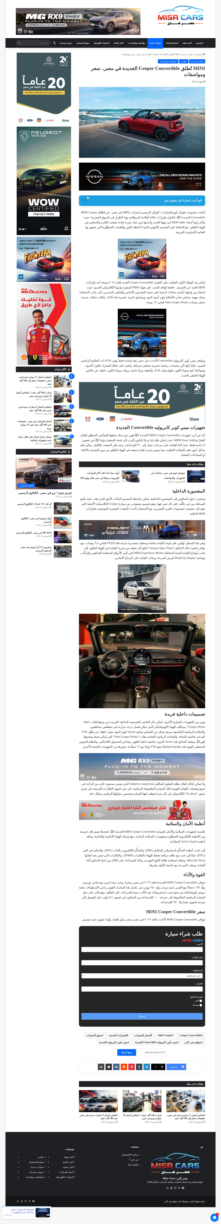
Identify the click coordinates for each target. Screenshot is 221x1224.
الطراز (198, 983)
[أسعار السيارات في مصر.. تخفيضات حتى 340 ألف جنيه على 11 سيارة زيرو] (63, 426)
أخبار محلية (187, 43)
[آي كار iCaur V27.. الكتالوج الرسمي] (63, 508)
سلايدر (184, 61)
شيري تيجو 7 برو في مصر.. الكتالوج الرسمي (45, 492)
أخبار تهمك (69, 1157)
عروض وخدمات (65, 43)
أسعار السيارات (172, 43)
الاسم (199, 944)
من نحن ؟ (133, 1159)
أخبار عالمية (118, 43)
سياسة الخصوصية (130, 1154)
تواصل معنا (133, 1164)
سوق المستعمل (83, 43)
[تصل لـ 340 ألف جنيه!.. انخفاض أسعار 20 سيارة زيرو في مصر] (142, 1101)
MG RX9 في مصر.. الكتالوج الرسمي (33, 533)
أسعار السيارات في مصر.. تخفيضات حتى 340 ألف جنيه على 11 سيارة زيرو (34, 424)
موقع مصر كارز (193, 1042)
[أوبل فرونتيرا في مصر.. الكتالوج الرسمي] (63, 523)
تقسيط (196, 1005)
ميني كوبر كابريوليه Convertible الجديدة (156, 1042)
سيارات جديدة (155, 43)
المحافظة (197, 970)
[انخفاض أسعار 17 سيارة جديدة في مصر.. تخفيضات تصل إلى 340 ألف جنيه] (185, 1101)
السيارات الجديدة (118, 1035)
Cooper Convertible (190, 1035)
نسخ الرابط (126, 1052)
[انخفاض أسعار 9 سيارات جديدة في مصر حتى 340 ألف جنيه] (98, 1101)
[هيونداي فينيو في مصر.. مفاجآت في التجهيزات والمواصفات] (196, 476)
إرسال (142, 1016)
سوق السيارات (94, 1035)
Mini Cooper (165, 1035)
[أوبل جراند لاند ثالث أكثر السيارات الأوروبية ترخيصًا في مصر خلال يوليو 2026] (130, 476)
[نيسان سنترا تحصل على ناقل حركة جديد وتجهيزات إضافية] (63, 441)
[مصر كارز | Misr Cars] (180, 15)
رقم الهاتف (196, 957)
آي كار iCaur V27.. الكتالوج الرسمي (34, 504)
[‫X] (179, 1188)
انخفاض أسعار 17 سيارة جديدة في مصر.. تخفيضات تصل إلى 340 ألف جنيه (35, 380)
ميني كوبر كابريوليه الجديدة (113, 1042)
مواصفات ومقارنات (137, 43)
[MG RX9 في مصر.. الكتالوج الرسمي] (63, 537)
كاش (197, 1000)
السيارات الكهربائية (101, 43)
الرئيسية (199, 43)
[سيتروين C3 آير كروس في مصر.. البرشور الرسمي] (63, 551)
